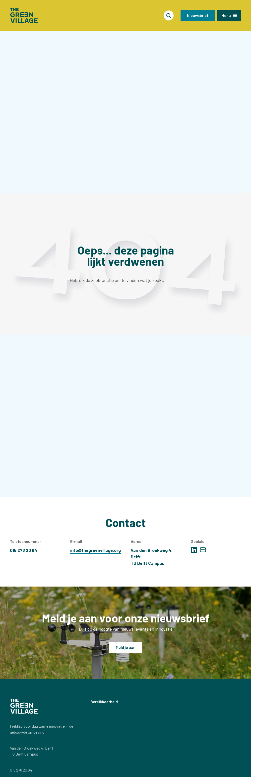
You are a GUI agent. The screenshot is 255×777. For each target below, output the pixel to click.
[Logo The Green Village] (24, 15)
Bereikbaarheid (104, 701)
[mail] (203, 549)
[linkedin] (194, 550)
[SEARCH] (169, 15)
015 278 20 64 (21, 770)
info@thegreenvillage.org (95, 550)
